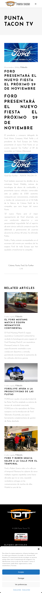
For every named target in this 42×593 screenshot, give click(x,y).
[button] (39, 549)
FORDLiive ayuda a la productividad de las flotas (19, 391)
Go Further (29, 265)
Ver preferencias (21, 584)
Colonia (11, 265)
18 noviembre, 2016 (11, 67)
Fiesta (17, 265)
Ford (22, 265)
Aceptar (21, 572)
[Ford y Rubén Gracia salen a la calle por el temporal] (21, 438)
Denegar (21, 578)
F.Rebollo (23, 67)
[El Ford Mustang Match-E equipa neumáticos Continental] (21, 302)
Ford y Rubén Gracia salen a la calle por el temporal (21, 461)
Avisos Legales (17, 589)
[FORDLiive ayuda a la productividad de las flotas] (21, 372)
